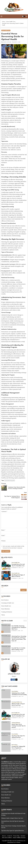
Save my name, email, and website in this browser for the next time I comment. (13, 547)
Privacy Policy (16, 836)
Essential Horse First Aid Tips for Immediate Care (18, 565)
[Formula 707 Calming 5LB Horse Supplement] (6, 747)
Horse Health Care (6, 30)
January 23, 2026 (16, 640)
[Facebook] (12, 680)
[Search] (26, 16)
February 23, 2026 (17, 696)
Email (3, 535)
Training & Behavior (6, 612)
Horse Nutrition (5, 609)
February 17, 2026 (17, 739)
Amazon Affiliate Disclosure (19, 837)
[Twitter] (16, 680)
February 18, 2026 (17, 729)
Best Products (4, 600)
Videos (3, 615)
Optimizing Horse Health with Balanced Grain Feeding (19, 693)
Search (4, 585)
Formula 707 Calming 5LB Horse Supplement (18, 747)
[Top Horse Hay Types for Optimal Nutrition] (6, 736)
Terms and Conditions (7, 837)
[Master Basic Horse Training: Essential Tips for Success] (6, 725)
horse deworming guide (9, 480)
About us (4, 836)
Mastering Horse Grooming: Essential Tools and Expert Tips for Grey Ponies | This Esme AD (19, 628)
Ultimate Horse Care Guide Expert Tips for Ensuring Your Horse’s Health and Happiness (19, 649)
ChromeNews (10, 842)
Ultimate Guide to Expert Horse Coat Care (18, 704)
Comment (4, 511)
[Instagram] (14, 680)
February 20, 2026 (17, 707)
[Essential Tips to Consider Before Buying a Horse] (6, 639)
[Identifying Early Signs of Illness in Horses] (6, 575)
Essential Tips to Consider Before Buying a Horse (18, 638)
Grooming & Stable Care (7, 603)
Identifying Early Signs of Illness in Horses (18, 575)
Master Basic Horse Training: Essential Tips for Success (19, 725)
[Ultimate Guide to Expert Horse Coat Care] (6, 704)
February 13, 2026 (17, 578)
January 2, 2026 (16, 42)
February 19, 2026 (17, 567)
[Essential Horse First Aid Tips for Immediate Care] (6, 565)
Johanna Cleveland (6, 42)
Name (3, 530)
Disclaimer (23, 836)
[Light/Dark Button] (23, 16)
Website (3, 541)
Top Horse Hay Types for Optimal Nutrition (18, 736)
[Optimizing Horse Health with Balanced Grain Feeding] (6, 693)
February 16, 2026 (17, 749)
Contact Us (9, 836)
